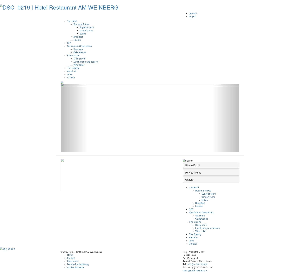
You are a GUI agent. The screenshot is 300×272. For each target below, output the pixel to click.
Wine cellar (78, 64)
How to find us (193, 172)
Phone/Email (192, 165)
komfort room (86, 30)
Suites (83, 33)
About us (71, 71)
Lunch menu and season (85, 61)
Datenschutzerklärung (78, 264)
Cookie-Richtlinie (75, 267)
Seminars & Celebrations (79, 46)
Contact (71, 77)
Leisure (77, 39)
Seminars (78, 49)
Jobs (69, 74)
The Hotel (72, 21)
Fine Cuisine (73, 55)
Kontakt (71, 258)
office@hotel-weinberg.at (195, 270)
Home (70, 254)
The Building (73, 67)
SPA (69, 42)
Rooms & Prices (81, 24)
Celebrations (79, 52)
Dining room (79, 58)
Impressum (72, 261)
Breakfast (78, 36)
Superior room (87, 27)
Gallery (189, 179)
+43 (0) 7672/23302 (197, 264)
